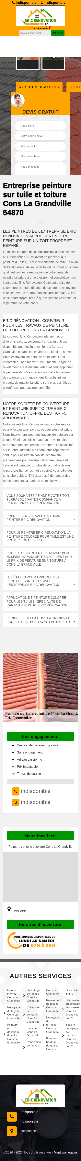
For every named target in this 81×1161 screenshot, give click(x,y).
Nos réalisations (39, 87)
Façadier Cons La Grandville (32, 1032)
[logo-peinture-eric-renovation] (40, 15)
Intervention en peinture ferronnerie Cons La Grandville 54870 (71, 1009)
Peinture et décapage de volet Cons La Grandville (13, 1033)
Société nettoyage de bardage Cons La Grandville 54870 (71, 1035)
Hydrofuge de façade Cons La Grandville (32, 995)
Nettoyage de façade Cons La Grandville (13, 1013)
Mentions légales (66, 1152)
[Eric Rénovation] (40, 1096)
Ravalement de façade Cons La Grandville (52, 1006)
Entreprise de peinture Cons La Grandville (32, 1014)
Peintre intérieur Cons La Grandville (13, 995)
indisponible (26, 3)
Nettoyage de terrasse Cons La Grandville (52, 1024)
